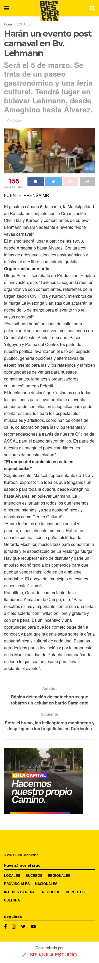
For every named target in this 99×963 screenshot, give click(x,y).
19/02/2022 (12, 120)
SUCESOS (34, 875)
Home (8, 24)
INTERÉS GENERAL (20, 891)
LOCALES (24, 24)
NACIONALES (46, 883)
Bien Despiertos (26, 854)
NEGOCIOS (51, 891)
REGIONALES (59, 875)
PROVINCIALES (17, 883)
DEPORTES (75, 891)
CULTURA (12, 900)
